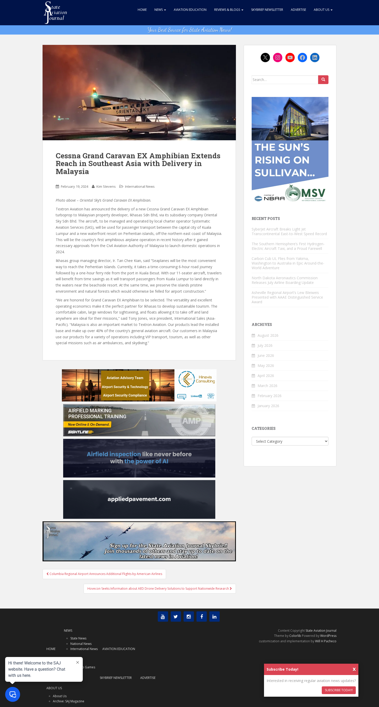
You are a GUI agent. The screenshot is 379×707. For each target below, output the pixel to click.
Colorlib (295, 636)
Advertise (298, 9)
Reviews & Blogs (227, 9)
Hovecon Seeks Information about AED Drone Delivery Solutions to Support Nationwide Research (158, 588)
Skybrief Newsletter (267, 9)
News (158, 9)
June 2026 (266, 355)
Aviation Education (190, 9)
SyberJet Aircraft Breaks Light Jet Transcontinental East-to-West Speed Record (289, 231)
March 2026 (267, 385)
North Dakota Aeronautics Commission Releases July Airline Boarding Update (285, 280)
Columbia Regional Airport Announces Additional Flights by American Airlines (105, 574)
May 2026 (266, 365)
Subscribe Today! (339, 690)
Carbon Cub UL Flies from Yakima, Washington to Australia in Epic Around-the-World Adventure (288, 263)
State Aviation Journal (321, 630)
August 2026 (268, 335)
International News (140, 186)
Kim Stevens (106, 186)
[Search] (323, 79)
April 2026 (266, 375)
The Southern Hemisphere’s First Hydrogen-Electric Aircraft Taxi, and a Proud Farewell (288, 246)
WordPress (328, 636)
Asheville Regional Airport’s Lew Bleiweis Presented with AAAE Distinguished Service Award (287, 297)
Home (142, 9)
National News (81, 644)
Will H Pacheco (325, 641)
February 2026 (270, 395)
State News (78, 638)
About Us (322, 9)
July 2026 (265, 345)
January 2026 (268, 405)
